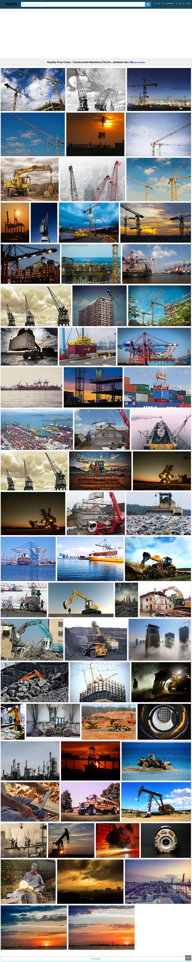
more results (139, 62)
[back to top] (188, 957)
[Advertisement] (96, 33)
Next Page (96, 959)
